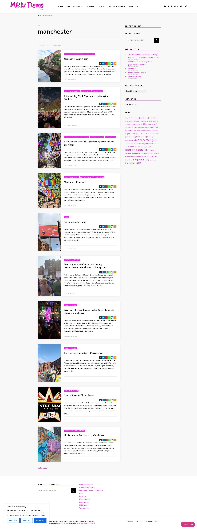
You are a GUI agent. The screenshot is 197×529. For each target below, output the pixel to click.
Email (157, 521)
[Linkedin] (103, 63)
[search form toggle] (186, 6)
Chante (145, 121)
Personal (68, 259)
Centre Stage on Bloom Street (79, 395)
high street (131, 137)
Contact (132, 7)
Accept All (40, 520)
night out (147, 147)
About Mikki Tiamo (87, 487)
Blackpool (137, 121)
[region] (26, 514)
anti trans (144, 118)
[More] (115, 63)
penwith (153, 150)
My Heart (132, 68)
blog (66, 91)
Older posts (42, 468)
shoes (140, 156)
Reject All (26, 520)
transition (152, 160)
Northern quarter (137, 150)
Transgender (97, 91)
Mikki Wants (84, 505)
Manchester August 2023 (76, 58)
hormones (141, 137)
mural (133, 147)
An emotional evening (75, 221)
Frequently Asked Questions (91, 490)
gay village (132, 133)
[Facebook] (112, 63)
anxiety (152, 118)
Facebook (130, 521)
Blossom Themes (61, 523)
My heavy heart (134, 76)
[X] (100, 63)
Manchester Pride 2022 (75, 182)
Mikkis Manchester (71, 390)
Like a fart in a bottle (137, 72)
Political (73, 305)
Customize (13, 520)
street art (150, 156)
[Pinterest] (106, 63)
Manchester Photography (74, 54)
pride (156, 153)
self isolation (130, 157)
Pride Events (99, 177)
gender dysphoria (145, 134)
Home (60, 7)
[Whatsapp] (109, 63)
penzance (129, 153)
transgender (140, 159)
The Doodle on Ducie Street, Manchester (84, 435)
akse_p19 (135, 118)
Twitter (139, 521)
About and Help (73, 7)
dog (130, 131)
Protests (76, 259)
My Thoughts (74, 91)
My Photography (116, 7)
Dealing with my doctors (142, 127)
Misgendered (147, 144)
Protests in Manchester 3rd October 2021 (84, 352)
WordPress (80, 523)
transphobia (133, 163)
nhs (140, 146)
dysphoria (137, 131)
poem (136, 153)
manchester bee (130, 144)
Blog (100, 7)
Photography (89, 54)
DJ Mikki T (90, 7)
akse (127, 118)
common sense (153, 121)
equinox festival (148, 131)
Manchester (74, 177)
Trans (127, 160)
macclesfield (130, 140)
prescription (147, 153)
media (138, 144)
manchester (146, 140)
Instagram (149, 521)
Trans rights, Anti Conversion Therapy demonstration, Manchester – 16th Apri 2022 (86, 266)
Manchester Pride (86, 177)
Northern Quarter (96, 137)
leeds (150, 137)
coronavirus (139, 124)
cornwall (128, 124)
